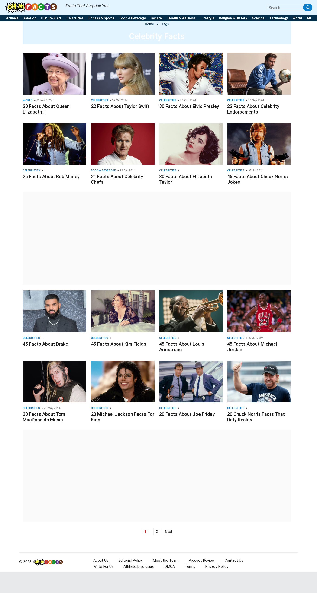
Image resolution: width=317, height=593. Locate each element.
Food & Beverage (132, 18)
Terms (190, 566)
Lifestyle (207, 18)
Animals (12, 18)
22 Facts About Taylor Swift (120, 106)
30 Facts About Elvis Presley (189, 106)
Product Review (201, 560)
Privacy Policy (216, 566)
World (297, 18)
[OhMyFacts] (33, 7)
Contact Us (234, 560)
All (309, 18)
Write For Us (103, 566)
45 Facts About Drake (45, 344)
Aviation (29, 18)
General (157, 18)
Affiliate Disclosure (138, 566)
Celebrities (75, 18)
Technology (278, 18)
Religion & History (233, 18)
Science (258, 18)
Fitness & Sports (101, 18)
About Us (100, 560)
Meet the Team (165, 560)
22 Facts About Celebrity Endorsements (253, 109)
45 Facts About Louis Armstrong (181, 346)
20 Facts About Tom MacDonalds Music (44, 417)
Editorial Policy (130, 560)
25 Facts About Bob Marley (51, 176)
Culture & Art (51, 18)
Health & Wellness (182, 18)
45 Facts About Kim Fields (118, 344)
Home (149, 24)
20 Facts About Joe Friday (187, 414)
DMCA (169, 566)
